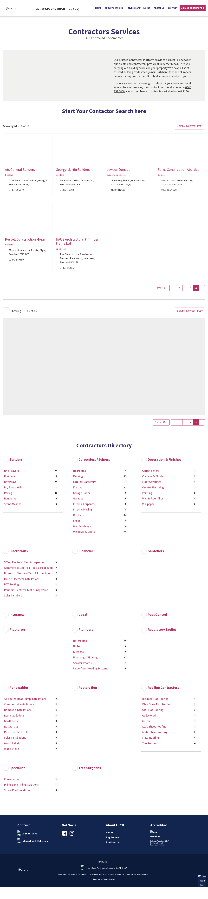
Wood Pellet (11, 743)
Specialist (120, 174)
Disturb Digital (109, 879)
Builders (9, 174)
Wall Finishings (82, 526)
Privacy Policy (120, 874)
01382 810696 (117, 189)
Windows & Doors (84, 532)
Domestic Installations (18, 710)
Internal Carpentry (84, 504)
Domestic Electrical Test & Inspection (27, 573)
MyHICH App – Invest (139, 7)
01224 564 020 (169, 189)
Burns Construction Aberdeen (179, 169)
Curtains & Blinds (152, 476)
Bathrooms (80, 641)
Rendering (10, 498)
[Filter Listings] (6, 311)
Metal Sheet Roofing (154, 732)
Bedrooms (79, 471)
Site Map (110, 874)
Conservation (12, 779)
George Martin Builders (73, 169)
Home (98, 7)
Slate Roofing (150, 738)
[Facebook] (65, 835)
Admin (130, 874)
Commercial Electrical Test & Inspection (28, 568)
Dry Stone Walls (13, 487)
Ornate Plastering (153, 487)
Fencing (78, 487)
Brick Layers (11, 471)
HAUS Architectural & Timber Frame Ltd (77, 241)
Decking (78, 476)
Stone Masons (12, 504)
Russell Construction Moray (25, 239)
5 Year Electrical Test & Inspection (24, 562)
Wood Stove (11, 749)
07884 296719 (16, 189)
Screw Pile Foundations (18, 790)
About (109, 832)
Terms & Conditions (141, 874)
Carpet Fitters (150, 471)
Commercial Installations (19, 704)
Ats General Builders (20, 169)
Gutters (146, 721)
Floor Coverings (151, 482)
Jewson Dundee (118, 169)
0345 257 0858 (29, 833)
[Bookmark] (5, 163)
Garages (78, 498)
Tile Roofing (149, 743)
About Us (159, 7)
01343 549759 (16, 259)
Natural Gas (11, 726)
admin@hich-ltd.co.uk (35, 841)
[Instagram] (72, 835)
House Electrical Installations (21, 579)
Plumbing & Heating (85, 657)
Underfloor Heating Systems (90, 668)
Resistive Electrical (15, 732)
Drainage (9, 476)
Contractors (113, 842)
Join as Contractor (192, 7)
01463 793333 (67, 267)
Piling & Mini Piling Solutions (21, 784)
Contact (173, 7)
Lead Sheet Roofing (154, 726)
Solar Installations (15, 738)
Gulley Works (150, 715)
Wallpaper (148, 504)
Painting (147, 493)
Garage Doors (81, 493)
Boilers (77, 646)
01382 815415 (67, 189)
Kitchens (78, 515)
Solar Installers (13, 595)
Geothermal (11, 721)
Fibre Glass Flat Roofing (156, 704)
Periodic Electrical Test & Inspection (26, 590)
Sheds (76, 520)
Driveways (10, 482)
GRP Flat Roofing (152, 710)
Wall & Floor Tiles (152, 498)
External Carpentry (84, 482)
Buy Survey (112, 837)
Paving (8, 493)
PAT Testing (11, 584)
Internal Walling (82, 509)
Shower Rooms (82, 663)
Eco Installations (14, 715)
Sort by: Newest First (189, 126)
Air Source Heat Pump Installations (25, 699)
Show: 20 (160, 288)
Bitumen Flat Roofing (155, 699)
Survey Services (114, 7)
